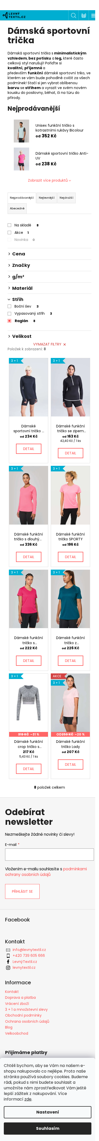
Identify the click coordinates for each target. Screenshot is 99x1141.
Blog (8, 1027)
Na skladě (26, 225)
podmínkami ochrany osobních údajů (46, 871)
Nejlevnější (47, 198)
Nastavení (47, 1112)
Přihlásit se (22, 891)
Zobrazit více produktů (48, 180)
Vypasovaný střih (33, 313)
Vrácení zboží (17, 1003)
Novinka (24, 239)
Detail (28, 448)
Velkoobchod (16, 1033)
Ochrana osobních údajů (27, 1021)
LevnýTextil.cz (25, 961)
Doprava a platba (20, 997)
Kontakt (12, 991)
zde (27, 1099)
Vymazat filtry (47, 344)
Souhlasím (47, 1128)
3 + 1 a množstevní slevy (26, 1009)
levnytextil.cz (24, 967)
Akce (21, 232)
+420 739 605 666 (29, 955)
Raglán (25, 320)
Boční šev (26, 306)
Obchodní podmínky (23, 1015)
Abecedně (17, 208)
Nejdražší (66, 198)
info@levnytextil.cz (29, 949)
